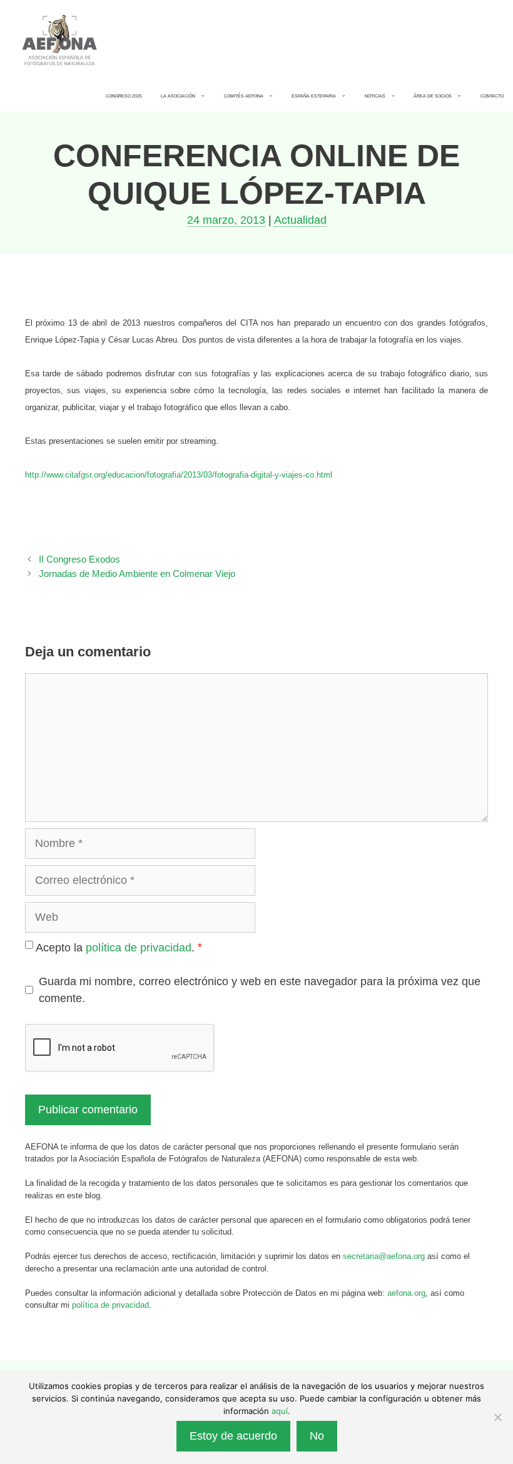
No (317, 1436)
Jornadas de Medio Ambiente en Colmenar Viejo (137, 573)
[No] (497, 1417)
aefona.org (406, 1293)
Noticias (375, 96)
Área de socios (433, 96)
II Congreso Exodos (79, 559)
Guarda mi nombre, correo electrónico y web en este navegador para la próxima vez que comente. (259, 990)
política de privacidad (138, 947)
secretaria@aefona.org (384, 1256)
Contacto (492, 96)
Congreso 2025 (124, 96)
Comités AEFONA (243, 96)
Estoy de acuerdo (233, 1436)
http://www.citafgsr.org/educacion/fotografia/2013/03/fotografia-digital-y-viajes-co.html (178, 474)
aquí (280, 1411)
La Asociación (178, 96)
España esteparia (314, 96)
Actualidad (300, 220)
